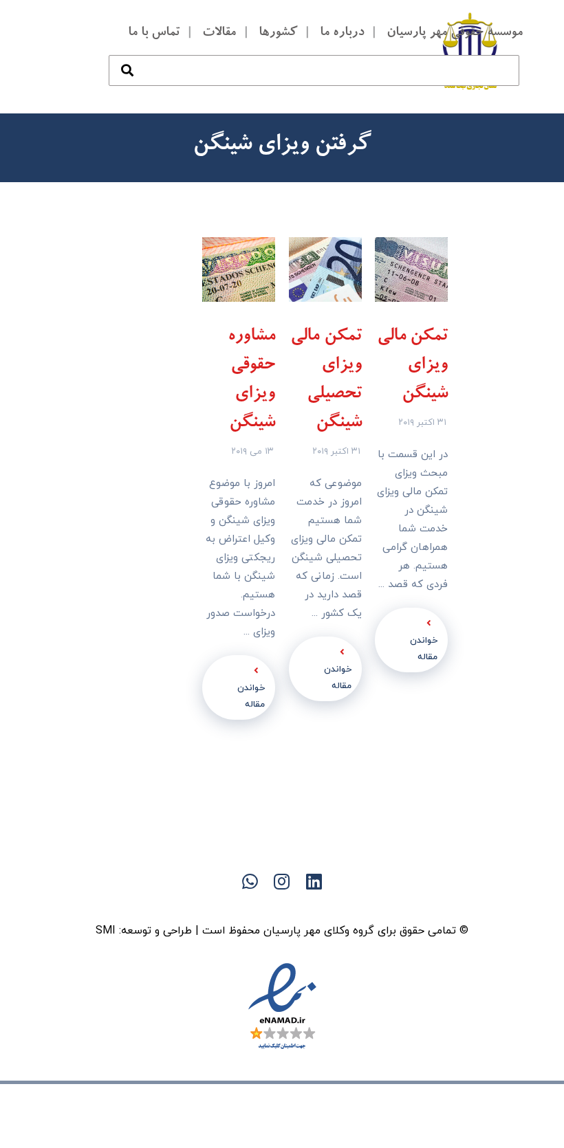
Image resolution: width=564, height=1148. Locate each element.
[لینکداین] (282, 905)
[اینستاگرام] (227, 905)
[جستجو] (127, 57)
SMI (106, 930)
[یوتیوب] (254, 905)
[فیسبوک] (309, 905)
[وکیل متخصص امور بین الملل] (470, 51)
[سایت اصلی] (337, 905)
